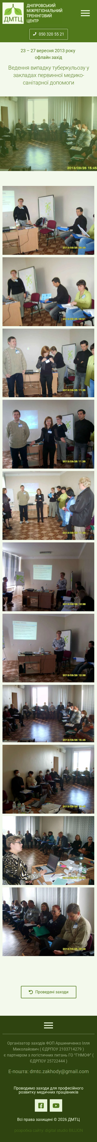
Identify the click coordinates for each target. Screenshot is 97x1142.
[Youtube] (56, 1105)
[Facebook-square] (41, 1105)
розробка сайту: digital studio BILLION (48, 1130)
